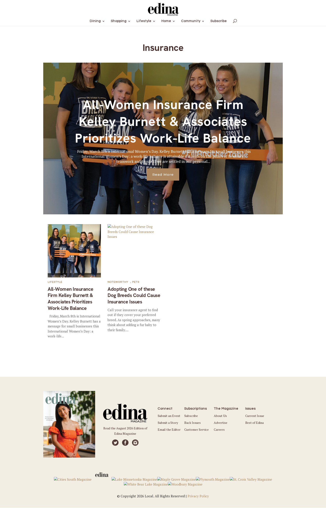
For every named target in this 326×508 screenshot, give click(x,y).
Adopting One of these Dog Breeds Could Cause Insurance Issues (134, 295)
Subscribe (191, 416)
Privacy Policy (198, 496)
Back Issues (192, 422)
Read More (163, 174)
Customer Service (196, 429)
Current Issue (254, 416)
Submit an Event (169, 416)
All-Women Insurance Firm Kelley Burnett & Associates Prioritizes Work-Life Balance (163, 121)
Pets (135, 282)
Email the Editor (169, 429)
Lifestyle (55, 282)
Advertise (220, 422)
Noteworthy (118, 282)
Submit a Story (168, 422)
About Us (220, 416)
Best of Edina (254, 422)
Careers (219, 429)
